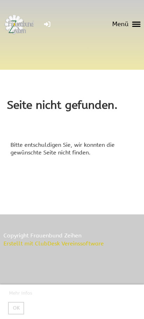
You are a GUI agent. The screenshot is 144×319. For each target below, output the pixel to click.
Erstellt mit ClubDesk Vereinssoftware (53, 243)
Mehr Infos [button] (20, 293)
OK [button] (16, 308)
